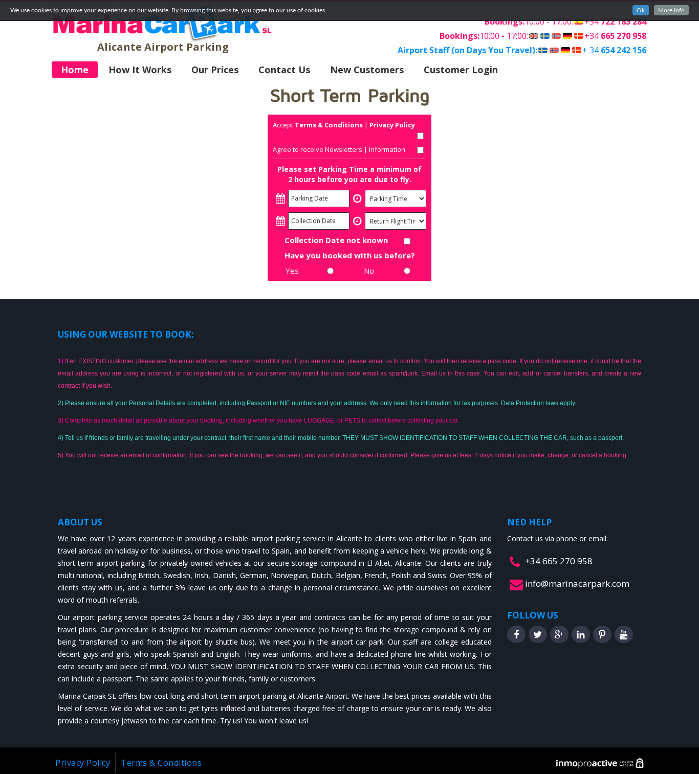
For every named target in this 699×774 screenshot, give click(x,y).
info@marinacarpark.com (577, 583)
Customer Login (461, 69)
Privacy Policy (392, 124)
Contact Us (284, 69)
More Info (671, 10)
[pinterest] (602, 634)
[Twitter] (538, 634)
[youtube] (624, 634)
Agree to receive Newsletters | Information (339, 149)
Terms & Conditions (329, 124)
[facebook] (516, 634)
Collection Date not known (336, 240)
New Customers (367, 69)
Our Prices (214, 69)
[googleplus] (559, 634)
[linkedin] (581, 634)
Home (75, 69)
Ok (641, 10)
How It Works (139, 69)
